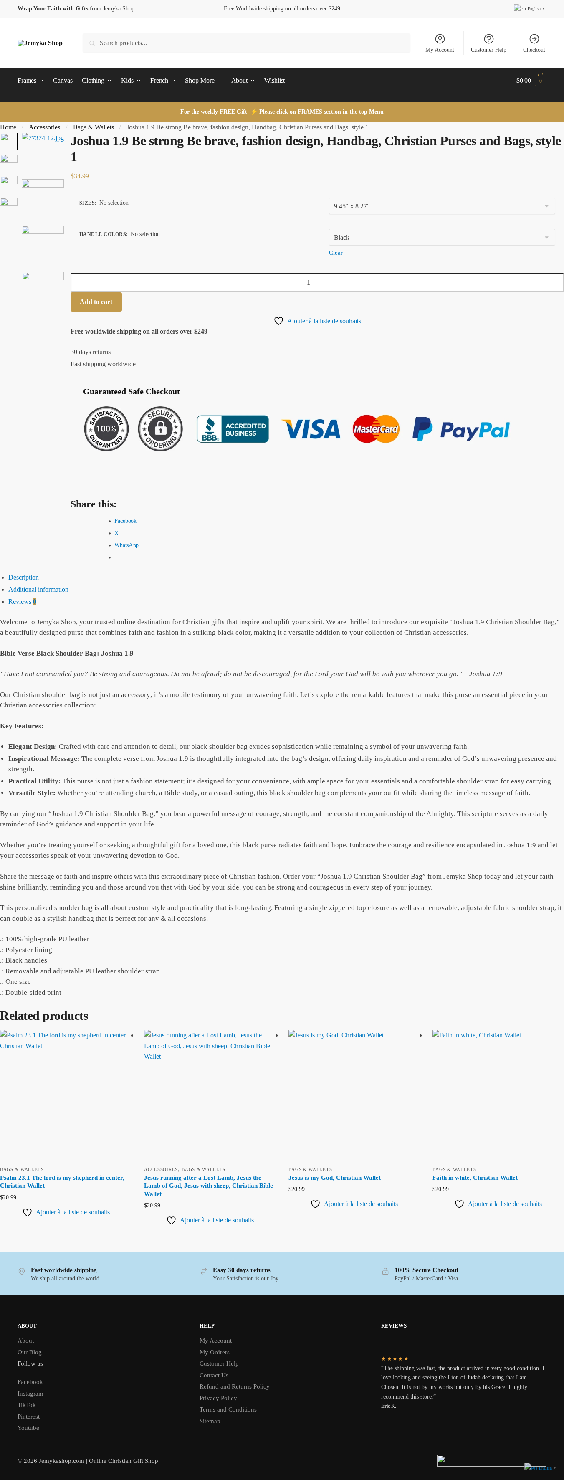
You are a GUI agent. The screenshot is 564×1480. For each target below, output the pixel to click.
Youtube (28, 1427)
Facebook (30, 1382)
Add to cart (96, 301)
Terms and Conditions (228, 1409)
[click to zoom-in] (43, 154)
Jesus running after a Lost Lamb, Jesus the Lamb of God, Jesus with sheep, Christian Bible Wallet (208, 1185)
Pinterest (29, 1416)
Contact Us (214, 1375)
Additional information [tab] (38, 589)
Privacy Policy (218, 1398)
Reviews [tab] (22, 601)
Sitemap (210, 1421)
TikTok (27, 1404)
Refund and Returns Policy (235, 1386)
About (26, 1340)
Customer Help (488, 50)
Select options (65, 1234)
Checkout (534, 50)
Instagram (30, 1393)
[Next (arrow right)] (549, 687)
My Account (439, 50)
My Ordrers (215, 1352)
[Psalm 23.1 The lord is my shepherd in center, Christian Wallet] (66, 1095)
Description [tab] (23, 577)
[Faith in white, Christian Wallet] (498, 1095)
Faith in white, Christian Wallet (475, 1177)
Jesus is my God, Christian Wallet (334, 1177)
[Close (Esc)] (555, 131)
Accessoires (161, 1169)
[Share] (536, 131)
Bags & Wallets (22, 1169)
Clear (336, 252)
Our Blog (30, 1352)
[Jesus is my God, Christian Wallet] (354, 1095)
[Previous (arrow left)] (14, 687)
